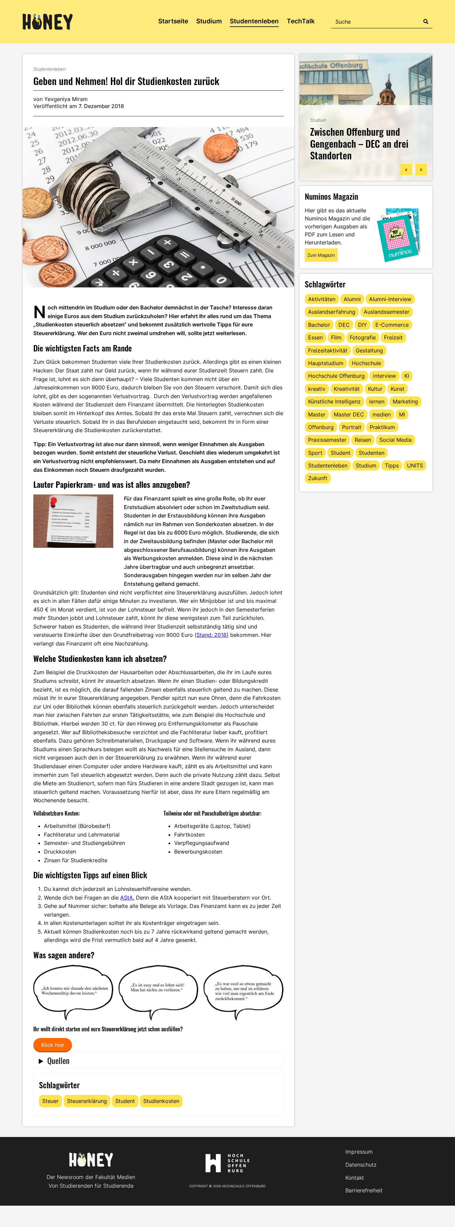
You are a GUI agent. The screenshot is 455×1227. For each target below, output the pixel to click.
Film (336, 337)
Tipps (392, 465)
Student (125, 1101)
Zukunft (317, 478)
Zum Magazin (321, 255)
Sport (315, 452)
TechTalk (301, 21)
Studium (209, 21)
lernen (376, 401)
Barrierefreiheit (364, 1190)
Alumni (352, 299)
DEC (344, 324)
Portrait (351, 427)
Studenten (371, 452)
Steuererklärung (87, 1101)
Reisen (363, 439)
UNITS (415, 465)
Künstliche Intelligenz (334, 401)
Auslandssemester (386, 311)
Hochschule (366, 363)
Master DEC (349, 414)
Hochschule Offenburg (336, 375)
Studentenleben (254, 21)
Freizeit (393, 337)
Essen (315, 337)
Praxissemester (327, 439)
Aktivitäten (321, 299)
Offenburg (321, 427)
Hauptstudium (325, 363)
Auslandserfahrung (331, 311)
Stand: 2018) (212, 635)
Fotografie (363, 337)
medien (381, 414)
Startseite (173, 21)
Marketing (405, 401)
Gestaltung (369, 350)
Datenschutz (360, 1164)
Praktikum (382, 427)
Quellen (58, 1060)
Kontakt (354, 1177)
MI (402, 414)
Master (316, 414)
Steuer (50, 1101)
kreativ (316, 388)
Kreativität (347, 388)
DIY (362, 324)
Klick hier (52, 1045)
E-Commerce (392, 324)
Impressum (359, 1151)
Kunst (397, 388)
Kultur (375, 388)
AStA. (127, 897)
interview (384, 375)
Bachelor (319, 324)
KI (406, 375)
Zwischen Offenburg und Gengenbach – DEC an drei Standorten (359, 143)
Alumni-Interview (390, 299)
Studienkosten (161, 1101)
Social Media (395, 439)
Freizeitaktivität (327, 350)
